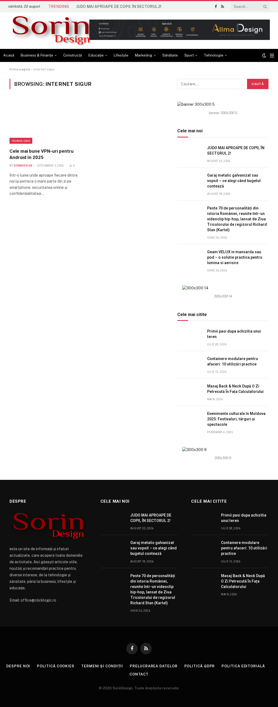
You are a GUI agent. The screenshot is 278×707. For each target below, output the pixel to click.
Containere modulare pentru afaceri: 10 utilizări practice (232, 361)
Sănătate (170, 55)
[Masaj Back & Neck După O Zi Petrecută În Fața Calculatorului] (189, 392)
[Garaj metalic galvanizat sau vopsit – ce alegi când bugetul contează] (189, 181)
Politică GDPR (199, 666)
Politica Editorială (243, 666)
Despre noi (18, 666)
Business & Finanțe (37, 55)
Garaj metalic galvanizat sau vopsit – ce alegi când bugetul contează (234, 180)
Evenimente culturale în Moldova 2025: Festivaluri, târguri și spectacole (236, 419)
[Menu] (272, 55)
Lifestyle (121, 55)
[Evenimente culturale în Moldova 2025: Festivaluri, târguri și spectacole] (189, 419)
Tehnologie (213, 55)
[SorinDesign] (50, 30)
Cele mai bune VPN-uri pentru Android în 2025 (42, 154)
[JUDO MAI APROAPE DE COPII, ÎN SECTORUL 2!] (189, 154)
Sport (189, 55)
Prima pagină (20, 69)
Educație (96, 55)
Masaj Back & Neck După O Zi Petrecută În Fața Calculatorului (235, 389)
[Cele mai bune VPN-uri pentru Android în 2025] (46, 121)
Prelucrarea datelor (153, 666)
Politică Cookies (55, 666)
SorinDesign (23, 165)
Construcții (72, 55)
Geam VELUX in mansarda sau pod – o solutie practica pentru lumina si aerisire (234, 257)
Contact (139, 674)
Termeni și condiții (102, 666)
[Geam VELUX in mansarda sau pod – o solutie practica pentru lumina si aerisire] (189, 258)
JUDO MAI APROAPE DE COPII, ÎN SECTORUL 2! (118, 6)
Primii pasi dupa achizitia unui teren (234, 334)
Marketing (143, 55)
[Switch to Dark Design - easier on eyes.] (264, 55)
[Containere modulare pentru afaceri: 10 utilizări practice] (189, 364)
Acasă (8, 55)
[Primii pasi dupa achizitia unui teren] (189, 337)
